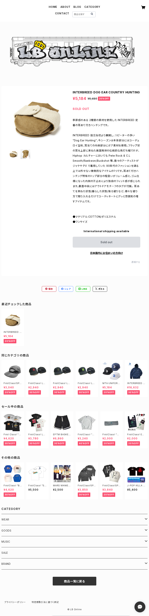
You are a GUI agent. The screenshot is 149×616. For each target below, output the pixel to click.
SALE (4, 552)
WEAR (5, 519)
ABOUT (65, 6)
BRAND (6, 563)
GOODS (6, 530)
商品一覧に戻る (74, 581)
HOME (53, 6)
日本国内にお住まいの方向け (106, 253)
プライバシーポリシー (15, 602)
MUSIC (5, 541)
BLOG (77, 6)
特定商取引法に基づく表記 (45, 602)
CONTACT (62, 13)
